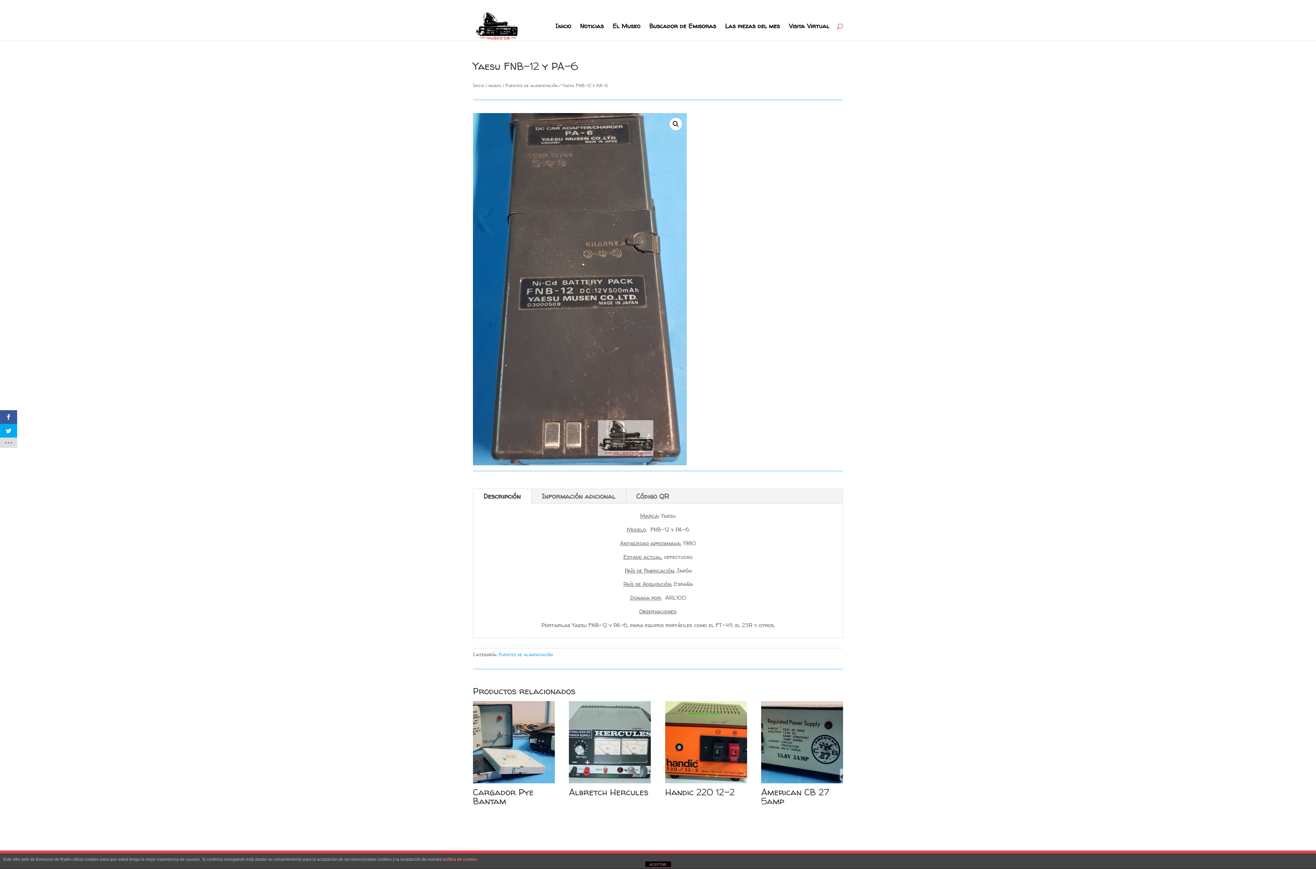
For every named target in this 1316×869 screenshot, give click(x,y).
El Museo (627, 27)
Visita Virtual (809, 27)
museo (494, 85)
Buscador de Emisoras (682, 27)
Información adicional (579, 496)
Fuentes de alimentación (531, 85)
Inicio (563, 27)
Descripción (502, 496)
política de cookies (460, 859)
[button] (676, 124)
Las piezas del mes (752, 27)
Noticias (592, 27)
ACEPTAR (658, 864)
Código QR (652, 496)
